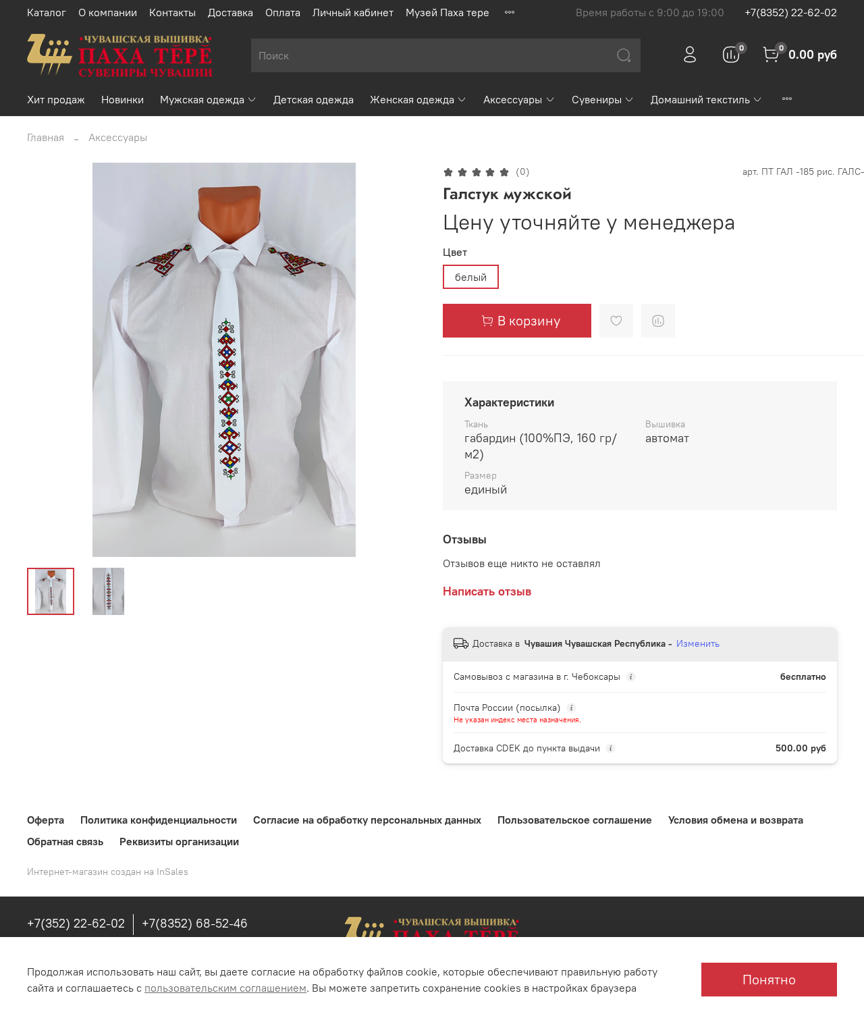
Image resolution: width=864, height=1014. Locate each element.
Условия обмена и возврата (735, 819)
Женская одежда (412, 99)
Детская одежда (313, 99)
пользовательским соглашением (225, 987)
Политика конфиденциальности (158, 819)
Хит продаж (56, 99)
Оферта (45, 819)
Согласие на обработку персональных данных (367, 819)
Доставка (230, 12)
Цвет (455, 252)
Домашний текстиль (700, 99)
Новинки (122, 99)
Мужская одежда (202, 99)
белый (471, 277)
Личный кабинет (353, 12)
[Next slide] (399, 360)
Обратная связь (65, 841)
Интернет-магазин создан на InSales (107, 871)
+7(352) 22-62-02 (76, 923)
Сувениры (597, 99)
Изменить (698, 643)
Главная (45, 137)
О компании (107, 12)
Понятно (769, 979)
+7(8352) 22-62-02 (791, 12)
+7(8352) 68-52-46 (195, 923)
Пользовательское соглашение (574, 819)
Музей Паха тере (447, 12)
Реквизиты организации (179, 841)
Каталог (46, 12)
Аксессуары (512, 99)
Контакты (172, 12)
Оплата (282, 12)
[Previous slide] (48, 360)
